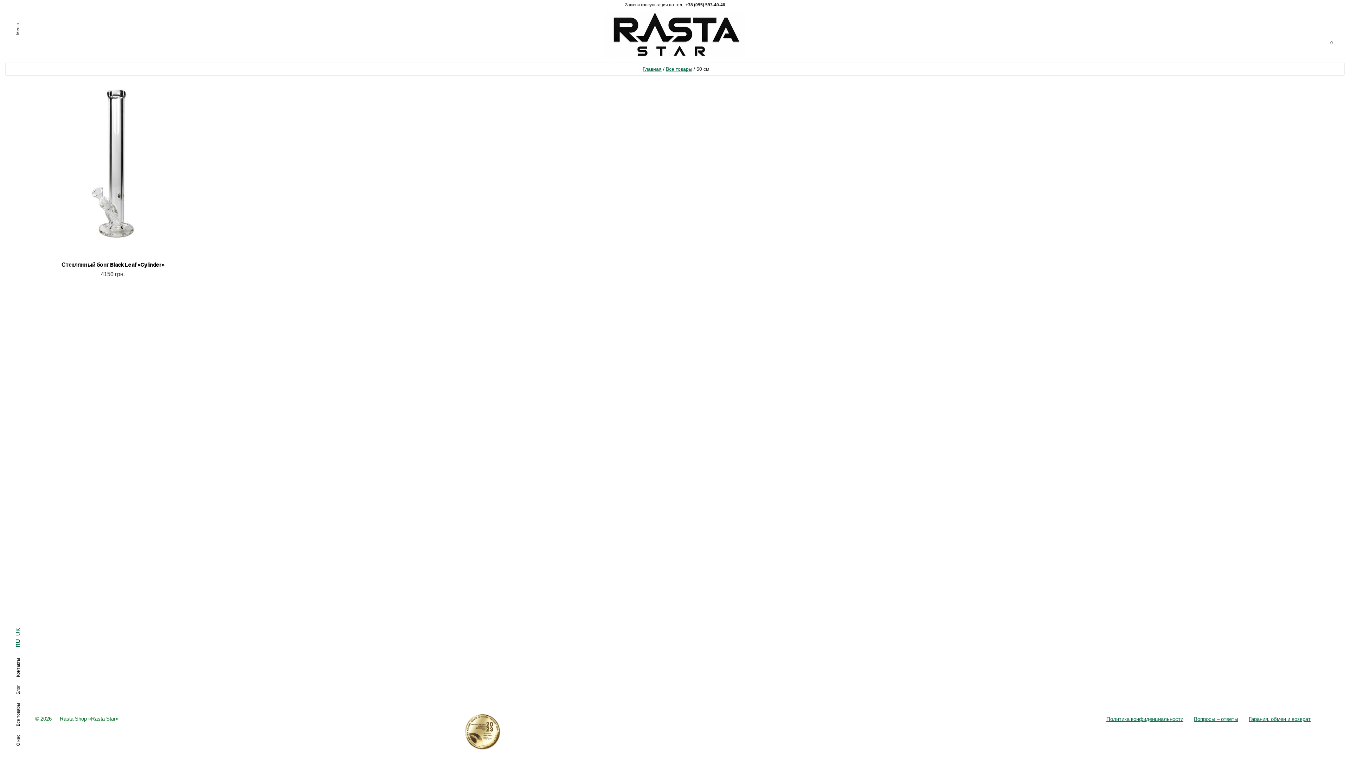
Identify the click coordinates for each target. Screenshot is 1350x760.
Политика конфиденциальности (1144, 719)
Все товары (679, 69)
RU (18, 643)
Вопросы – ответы (1216, 719)
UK (18, 632)
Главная (652, 69)
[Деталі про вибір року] (675, 731)
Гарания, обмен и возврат (1280, 719)
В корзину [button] (113, 283)
